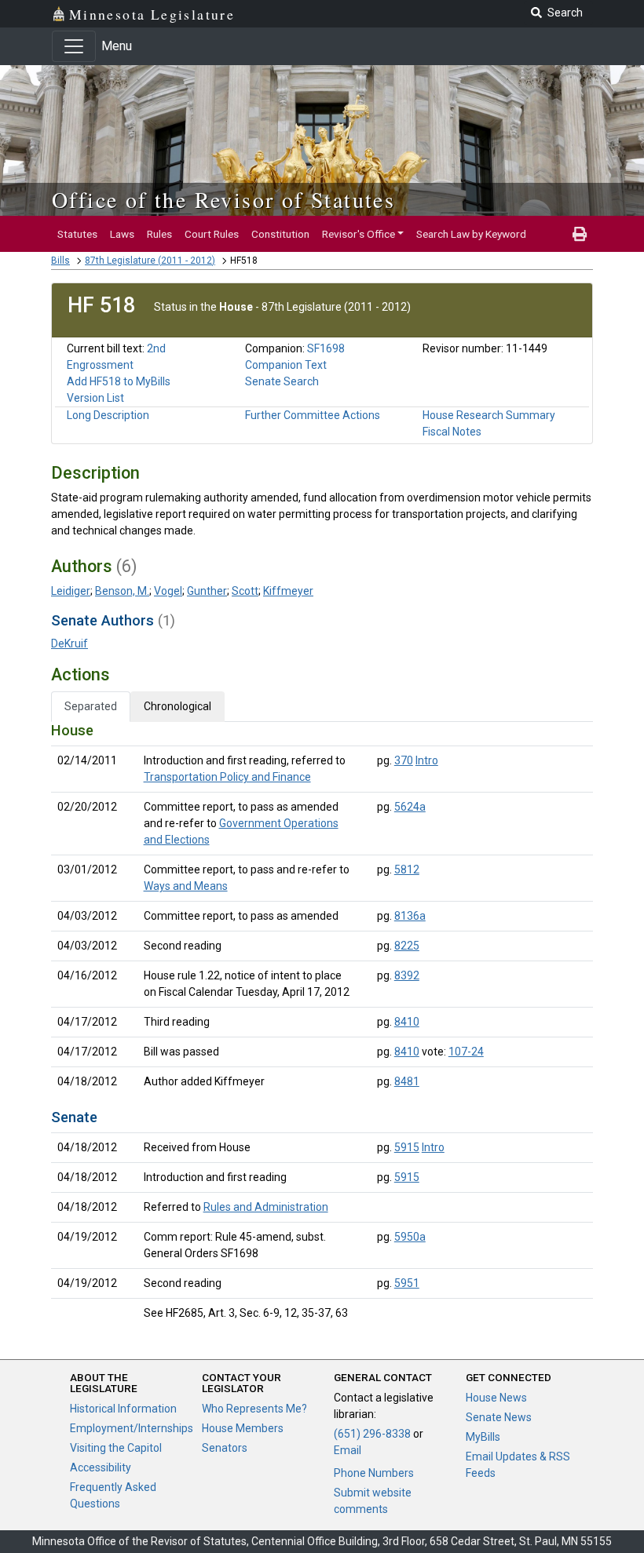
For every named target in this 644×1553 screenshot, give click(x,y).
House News (496, 1397)
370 (403, 760)
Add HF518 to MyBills (118, 381)
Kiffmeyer (288, 591)
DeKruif (69, 643)
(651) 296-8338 (372, 1433)
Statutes (77, 234)
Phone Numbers (374, 1473)
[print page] (579, 234)
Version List (95, 398)
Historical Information (123, 1408)
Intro (426, 760)
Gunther (207, 591)
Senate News (499, 1417)
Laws (122, 234)
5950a (410, 1236)
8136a (410, 916)
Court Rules (212, 234)
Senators (224, 1448)
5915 (406, 1147)
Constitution (280, 234)
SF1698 (326, 348)
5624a (410, 806)
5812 (406, 869)
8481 (406, 1081)
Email (347, 1450)
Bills (60, 260)
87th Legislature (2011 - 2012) (150, 260)
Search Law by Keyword (471, 234)
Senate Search (282, 381)
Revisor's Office (358, 234)
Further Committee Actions (312, 415)
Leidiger (70, 591)
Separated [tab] (90, 706)
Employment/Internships (131, 1428)
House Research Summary (489, 415)
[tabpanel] (322, 1025)
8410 (406, 1021)
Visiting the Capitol (116, 1448)
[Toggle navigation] (74, 46)
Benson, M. (122, 591)
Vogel (168, 591)
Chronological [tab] (177, 706)
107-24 (466, 1051)
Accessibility (100, 1467)
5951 (406, 1283)
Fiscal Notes (452, 431)
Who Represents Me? (254, 1408)
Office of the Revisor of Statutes (223, 199)
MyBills (483, 1437)
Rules (159, 234)
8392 (406, 975)
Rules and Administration (265, 1207)
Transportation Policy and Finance (227, 777)
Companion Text (286, 365)
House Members (243, 1428)
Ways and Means (186, 886)
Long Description (108, 415)
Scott (245, 591)
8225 (406, 945)
